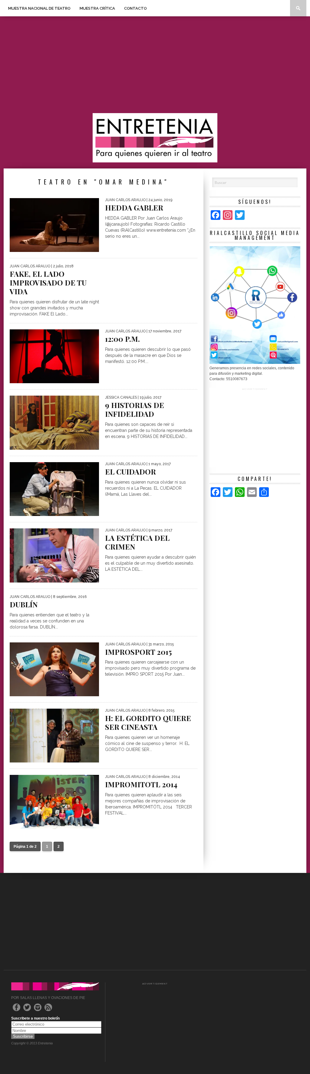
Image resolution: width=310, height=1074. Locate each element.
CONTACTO (135, 8)
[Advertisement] (155, 64)
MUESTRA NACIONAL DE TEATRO (39, 8)
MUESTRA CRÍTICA (97, 8)
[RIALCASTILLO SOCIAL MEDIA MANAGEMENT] (254, 363)
